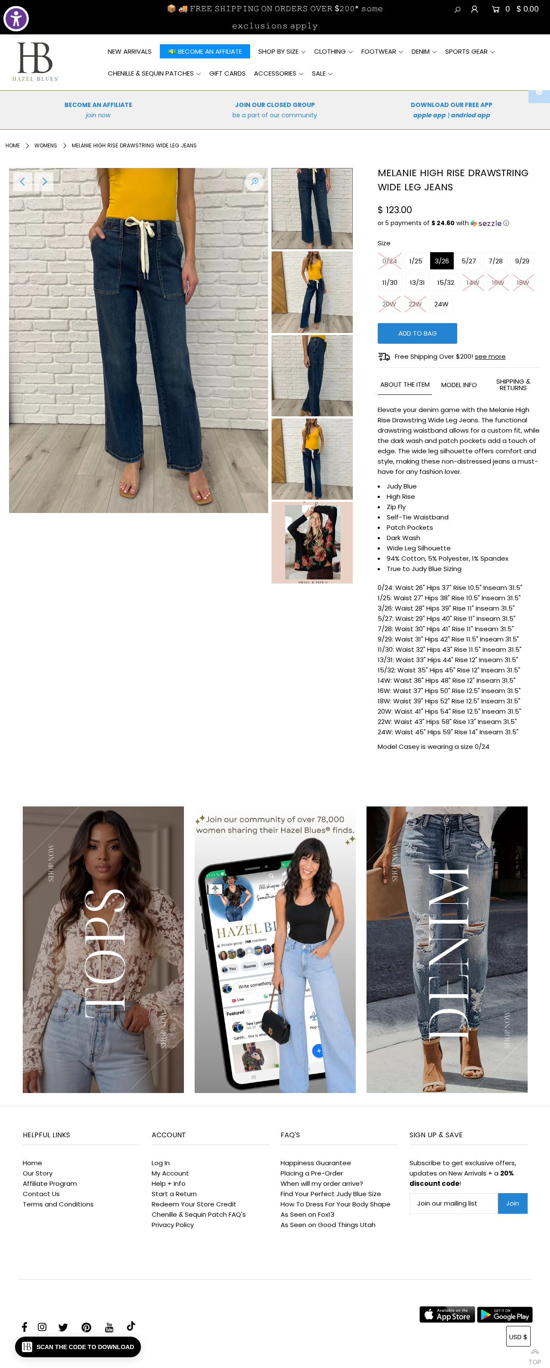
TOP (535, 1358)
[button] (459, 223)
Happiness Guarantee (316, 1162)
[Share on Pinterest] (539, 92)
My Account (170, 1173)
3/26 (442, 261)
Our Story (37, 1173)
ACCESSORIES (275, 73)
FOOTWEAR (378, 51)
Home (13, 145)
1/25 (415, 261)
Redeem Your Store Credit (194, 1204)
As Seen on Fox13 (307, 1214)
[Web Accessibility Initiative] (16, 19)
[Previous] (22, 181)
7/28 (496, 261)
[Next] (43, 181)
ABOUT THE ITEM (405, 384)
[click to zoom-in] (254, 181)
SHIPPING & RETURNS (513, 384)
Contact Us (41, 1193)
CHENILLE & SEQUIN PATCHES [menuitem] (151, 73)
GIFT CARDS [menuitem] (227, 73)
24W (441, 303)
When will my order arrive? (322, 1183)
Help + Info (169, 1183)
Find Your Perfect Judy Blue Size (331, 1193)
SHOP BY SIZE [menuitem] (278, 51)
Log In (161, 1162)
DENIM (421, 51)
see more (490, 356)
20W (389, 303)
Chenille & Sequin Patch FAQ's (199, 1214)
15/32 (445, 282)
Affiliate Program (50, 1183)
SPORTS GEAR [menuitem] (466, 51)
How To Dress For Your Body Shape (336, 1204)
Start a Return (174, 1193)
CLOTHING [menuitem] (330, 51)
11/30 (389, 282)
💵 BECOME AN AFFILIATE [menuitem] (205, 51)
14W (473, 282)
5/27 (468, 261)
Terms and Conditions (58, 1204)
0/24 (389, 261)
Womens (45, 145)
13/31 (417, 282)
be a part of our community (274, 115)
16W (498, 282)
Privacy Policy (173, 1224)
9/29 (522, 261)
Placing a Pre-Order (312, 1173)
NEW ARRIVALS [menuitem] (130, 51)
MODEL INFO (459, 384)
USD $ (518, 1336)
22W (415, 303)
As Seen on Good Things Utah (328, 1224)
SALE (319, 73)
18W (523, 282)
